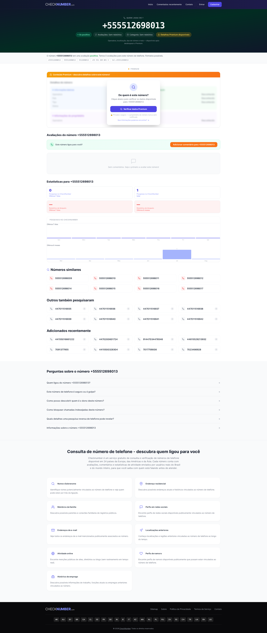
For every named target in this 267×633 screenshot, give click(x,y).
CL (90, 619)
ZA (169, 619)
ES (176, 619)
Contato (189, 4)
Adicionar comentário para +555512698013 (194, 144)
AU (63, 619)
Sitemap (154, 609)
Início (150, 4)
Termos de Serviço (202, 609)
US (210, 619)
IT (129, 619)
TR (190, 619)
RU (162, 619)
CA (83, 619)
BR (77, 619)
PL (156, 619)
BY (70, 619)
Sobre (164, 609)
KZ (135, 619)
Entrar (202, 4)
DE (110, 619)
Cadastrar (214, 4)
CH (183, 619)
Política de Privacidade (180, 609)
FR (104, 619)
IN (117, 619)
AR (56, 619)
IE (123, 619)
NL (149, 619)
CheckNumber (125, 628)
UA (197, 619)
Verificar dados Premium (135, 109)
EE (97, 619)
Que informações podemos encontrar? (132, 120)
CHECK (59, 4)
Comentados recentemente (169, 4)
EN (203, 619)
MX (142, 619)
